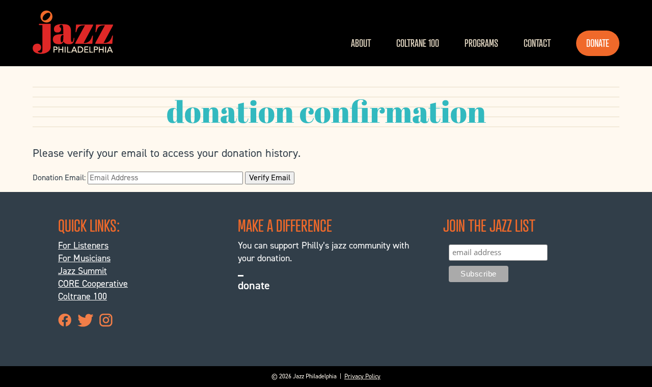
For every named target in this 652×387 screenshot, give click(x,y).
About (361, 43)
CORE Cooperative (93, 284)
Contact (537, 43)
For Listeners (83, 245)
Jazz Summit (82, 271)
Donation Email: (59, 177)
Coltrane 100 (417, 43)
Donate (597, 43)
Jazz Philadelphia (73, 32)
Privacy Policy (362, 376)
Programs (481, 43)
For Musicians (84, 258)
